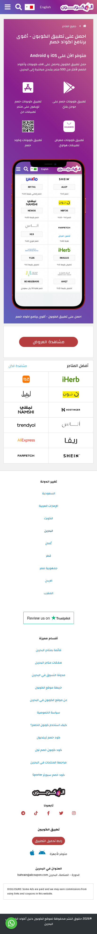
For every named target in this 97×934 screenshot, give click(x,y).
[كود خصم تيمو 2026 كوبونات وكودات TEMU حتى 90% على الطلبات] (26, 379)
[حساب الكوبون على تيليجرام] (23, 813)
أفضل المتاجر (78, 366)
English (45, 7)
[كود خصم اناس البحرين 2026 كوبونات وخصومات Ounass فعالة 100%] (70, 425)
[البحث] (18, 7)
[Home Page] (76, 7)
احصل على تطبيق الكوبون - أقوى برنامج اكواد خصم (48, 316)
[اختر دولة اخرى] (30, 7)
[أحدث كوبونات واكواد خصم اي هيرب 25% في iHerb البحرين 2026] (70, 379)
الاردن (48, 581)
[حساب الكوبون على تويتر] (61, 813)
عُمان (48, 543)
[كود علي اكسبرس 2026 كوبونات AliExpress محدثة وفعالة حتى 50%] (26, 440)
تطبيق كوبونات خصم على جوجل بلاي (69, 104)
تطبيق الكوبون (49, 829)
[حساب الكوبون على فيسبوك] (48, 813)
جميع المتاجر (69, 26)
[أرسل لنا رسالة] (11, 923)
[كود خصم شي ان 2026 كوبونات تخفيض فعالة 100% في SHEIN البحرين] (70, 456)
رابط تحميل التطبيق (48, 841)
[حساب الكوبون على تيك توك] (36, 813)
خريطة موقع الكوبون (48, 687)
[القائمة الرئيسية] (8, 7)
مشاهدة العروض (49, 342)
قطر (48, 556)
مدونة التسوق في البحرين (48, 675)
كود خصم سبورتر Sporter (48, 775)
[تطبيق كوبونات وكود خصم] (48, 234)
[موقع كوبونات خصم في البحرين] (84, 26)
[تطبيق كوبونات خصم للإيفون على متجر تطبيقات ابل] (32, 854)
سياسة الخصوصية (48, 712)
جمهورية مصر (48, 568)
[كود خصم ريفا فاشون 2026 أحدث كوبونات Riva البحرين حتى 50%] (70, 440)
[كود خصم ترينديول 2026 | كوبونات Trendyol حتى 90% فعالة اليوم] (26, 425)
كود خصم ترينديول (48, 737)
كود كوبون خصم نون (48, 750)
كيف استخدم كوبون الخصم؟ (48, 725)
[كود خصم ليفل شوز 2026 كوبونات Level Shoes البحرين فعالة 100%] (26, 394)
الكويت (48, 518)
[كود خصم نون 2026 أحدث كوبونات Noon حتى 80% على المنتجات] (70, 394)
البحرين (48, 531)
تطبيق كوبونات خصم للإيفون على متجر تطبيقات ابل (28, 107)
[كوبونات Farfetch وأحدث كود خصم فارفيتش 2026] (26, 456)
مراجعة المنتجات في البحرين (48, 762)
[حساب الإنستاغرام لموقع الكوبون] (74, 813)
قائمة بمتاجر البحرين (48, 650)
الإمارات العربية (48, 506)
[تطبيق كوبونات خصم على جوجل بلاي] (42, 854)
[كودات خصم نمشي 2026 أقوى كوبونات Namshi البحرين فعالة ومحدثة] (26, 410)
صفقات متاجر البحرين (48, 662)
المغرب (48, 593)
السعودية (48, 493)
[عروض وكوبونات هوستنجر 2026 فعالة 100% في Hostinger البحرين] (70, 410)
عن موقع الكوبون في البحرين (48, 700)
